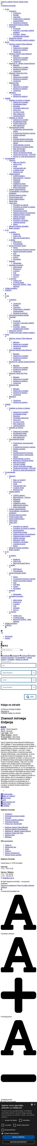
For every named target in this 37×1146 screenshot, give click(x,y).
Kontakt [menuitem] (16, 15)
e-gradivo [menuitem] (12, 232)
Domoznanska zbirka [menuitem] (16, 127)
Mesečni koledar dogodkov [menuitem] (19, 226)
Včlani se (8, 845)
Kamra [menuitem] (15, 137)
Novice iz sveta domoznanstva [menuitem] (24, 157)
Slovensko (9, 636)
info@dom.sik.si (8, 878)
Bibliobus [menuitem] (12, 93)
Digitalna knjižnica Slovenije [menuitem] (23, 139)
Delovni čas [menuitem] (17, 164)
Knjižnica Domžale (7, 658)
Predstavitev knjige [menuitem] (20, 211)
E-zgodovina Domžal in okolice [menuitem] (24, 133)
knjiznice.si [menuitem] (17, 269)
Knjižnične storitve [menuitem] (15, 38)
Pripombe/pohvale (11, 822)
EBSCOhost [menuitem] (17, 242)
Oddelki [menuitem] (7, 98)
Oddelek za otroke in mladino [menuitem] (19, 100)
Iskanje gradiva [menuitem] (14, 174)
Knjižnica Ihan (10, 835)
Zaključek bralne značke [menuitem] (21, 215)
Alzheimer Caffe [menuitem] (19, 219)
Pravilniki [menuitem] (12, 27)
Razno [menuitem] (15, 224)
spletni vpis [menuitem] (17, 281)
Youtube (32, 656)
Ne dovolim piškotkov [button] (18, 1142)
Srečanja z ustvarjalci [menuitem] (20, 221)
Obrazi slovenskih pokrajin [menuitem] (22, 153)
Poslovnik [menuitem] (16, 29)
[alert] (18, 1124)
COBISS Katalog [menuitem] (19, 176)
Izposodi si (5, 711)
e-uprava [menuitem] (16, 271)
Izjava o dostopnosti (12, 853)
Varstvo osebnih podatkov (14, 820)
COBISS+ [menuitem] (8, 290)
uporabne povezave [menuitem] (16, 265)
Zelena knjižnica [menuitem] (19, 116)
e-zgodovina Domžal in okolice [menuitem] (24, 250)
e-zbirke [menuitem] (12, 240)
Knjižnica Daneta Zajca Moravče (16, 829)
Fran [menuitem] (14, 273)
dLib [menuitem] (14, 253)
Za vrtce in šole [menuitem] (18, 112)
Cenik (7, 849)
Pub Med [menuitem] (16, 255)
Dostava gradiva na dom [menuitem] (17, 195)
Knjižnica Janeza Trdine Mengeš (16, 827)
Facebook (6, 656)
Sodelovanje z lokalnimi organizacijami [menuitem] (21, 20)
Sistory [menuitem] (15, 257)
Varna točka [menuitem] (13, 201)
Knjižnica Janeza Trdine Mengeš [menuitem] (20, 44)
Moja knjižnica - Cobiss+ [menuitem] (22, 178)
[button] (18, 1133)
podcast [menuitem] (12, 261)
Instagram (15, 656)
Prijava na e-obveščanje (13, 824)
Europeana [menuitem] (17, 259)
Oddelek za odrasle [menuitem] (16, 118)
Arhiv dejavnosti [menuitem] (19, 114)
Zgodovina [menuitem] (17, 13)
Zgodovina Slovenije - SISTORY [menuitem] (24, 155)
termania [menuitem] (16, 275)
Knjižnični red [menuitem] (18, 172)
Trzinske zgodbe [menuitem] (19, 151)
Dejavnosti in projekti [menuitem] (20, 48)
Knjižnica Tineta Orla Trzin (14, 833)
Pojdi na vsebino (7, 2)
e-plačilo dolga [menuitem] (18, 170)
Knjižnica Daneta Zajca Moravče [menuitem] (20, 54)
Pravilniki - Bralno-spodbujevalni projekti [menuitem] (21, 35)
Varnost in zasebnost (8, 885)
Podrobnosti (11, 1117)
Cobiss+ (8, 851)
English (7, 638)
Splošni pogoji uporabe (13, 855)
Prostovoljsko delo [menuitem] (16, 197)
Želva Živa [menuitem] (17, 110)
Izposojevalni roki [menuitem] (19, 168)
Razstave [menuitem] (16, 106)
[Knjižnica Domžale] (8, 6)
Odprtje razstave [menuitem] (19, 217)
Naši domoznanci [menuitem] (19, 149)
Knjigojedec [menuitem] (17, 263)
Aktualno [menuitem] (16, 46)
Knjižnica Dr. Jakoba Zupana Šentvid (18, 831)
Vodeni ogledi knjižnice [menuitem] (17, 189)
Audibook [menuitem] (16, 234)
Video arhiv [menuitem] (13, 203)
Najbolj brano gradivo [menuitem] (20, 186)
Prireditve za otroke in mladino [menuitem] (24, 207)
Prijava (19, 885)
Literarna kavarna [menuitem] (19, 222)
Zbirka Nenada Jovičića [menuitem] (21, 145)
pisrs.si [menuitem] (15, 277)
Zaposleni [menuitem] (16, 17)
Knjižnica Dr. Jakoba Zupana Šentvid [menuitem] (22, 63)
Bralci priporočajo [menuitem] (19, 188)
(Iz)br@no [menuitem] (16, 182)
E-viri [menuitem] (7, 230)
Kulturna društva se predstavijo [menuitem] (24, 213)
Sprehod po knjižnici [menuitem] (20, 23)
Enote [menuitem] (7, 42)
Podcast (24, 656)
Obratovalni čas (10, 847)
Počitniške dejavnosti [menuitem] (21, 108)
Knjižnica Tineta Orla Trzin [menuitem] (18, 73)
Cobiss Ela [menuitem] (17, 236)
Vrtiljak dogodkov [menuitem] (11, 288)
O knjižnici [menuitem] (12, 11)
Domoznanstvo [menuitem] (18, 209)
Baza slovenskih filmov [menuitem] (21, 238)
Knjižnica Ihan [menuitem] (14, 83)
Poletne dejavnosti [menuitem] (20, 124)
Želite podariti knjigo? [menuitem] (17, 199)
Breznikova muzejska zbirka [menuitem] (23, 147)
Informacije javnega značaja (15, 816)
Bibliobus (8, 837)
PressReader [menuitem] (18, 244)
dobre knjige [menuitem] (17, 267)
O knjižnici (8, 814)
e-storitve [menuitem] (12, 279)
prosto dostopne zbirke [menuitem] (17, 246)
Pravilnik (8, 818)
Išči (21, 650)
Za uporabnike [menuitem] (10, 158)
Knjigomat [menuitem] (16, 180)
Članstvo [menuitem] (12, 160)
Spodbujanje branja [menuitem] (20, 104)
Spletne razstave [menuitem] (19, 135)
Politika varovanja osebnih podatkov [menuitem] (22, 40)
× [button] (34, 1104)
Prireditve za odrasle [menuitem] (20, 205)
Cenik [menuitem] (15, 166)
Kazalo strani (23, 2)
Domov (15, 2)
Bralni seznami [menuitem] (14, 228)
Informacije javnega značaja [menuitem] (19, 25)
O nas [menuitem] (7, 9)
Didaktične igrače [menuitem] (19, 184)
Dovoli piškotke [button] (18, 1137)
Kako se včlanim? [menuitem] (19, 162)
